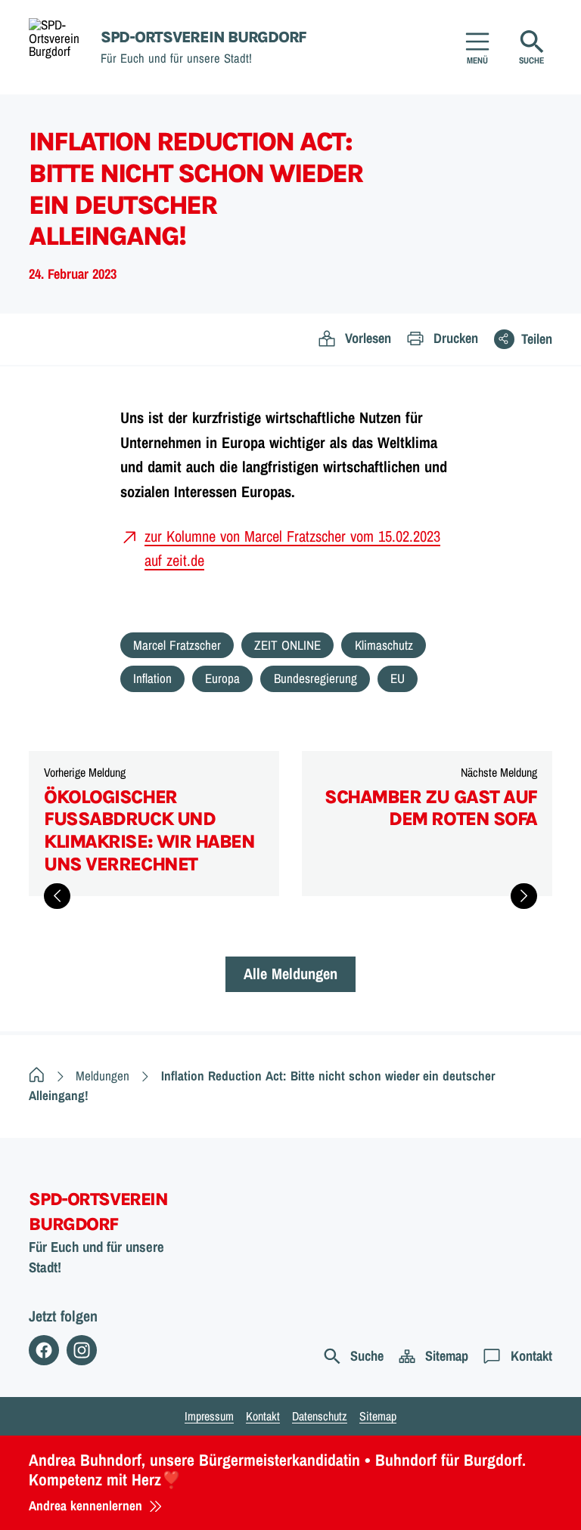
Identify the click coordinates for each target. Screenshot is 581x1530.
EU (397, 678)
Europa (222, 678)
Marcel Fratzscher (177, 645)
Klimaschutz (384, 645)
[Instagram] (82, 1350)
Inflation (152, 678)
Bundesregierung (315, 678)
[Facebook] (44, 1350)
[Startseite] (37, 1075)
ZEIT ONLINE (287, 645)
